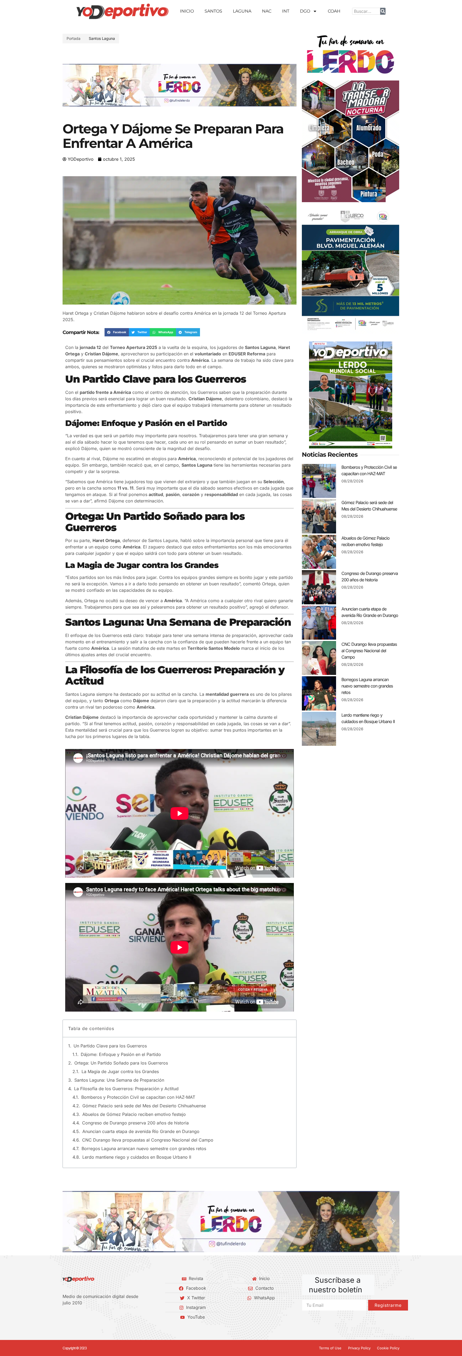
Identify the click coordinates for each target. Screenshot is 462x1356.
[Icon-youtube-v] (92, 1317)
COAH (334, 11)
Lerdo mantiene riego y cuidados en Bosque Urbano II (136, 1157)
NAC (266, 11)
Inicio (187, 11)
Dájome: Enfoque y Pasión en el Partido (121, 1054)
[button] (68, 85)
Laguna (242, 11)
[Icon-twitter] (73, 1317)
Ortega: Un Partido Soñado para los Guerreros (121, 1063)
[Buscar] (383, 11)
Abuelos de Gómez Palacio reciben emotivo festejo (134, 1114)
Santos (213, 11)
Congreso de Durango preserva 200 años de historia (135, 1122)
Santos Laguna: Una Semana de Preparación (119, 1080)
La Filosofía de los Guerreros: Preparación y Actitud (126, 1088)
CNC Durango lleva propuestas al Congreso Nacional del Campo (147, 1140)
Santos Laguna (102, 38)
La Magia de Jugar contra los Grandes (120, 1071)
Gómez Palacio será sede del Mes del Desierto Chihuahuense (144, 1105)
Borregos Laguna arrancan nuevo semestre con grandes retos (144, 1148)
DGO (305, 11)
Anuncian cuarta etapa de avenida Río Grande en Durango (140, 1131)
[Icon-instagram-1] (82, 1317)
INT (285, 11)
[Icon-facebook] (64, 1317)
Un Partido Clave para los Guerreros (110, 1045)
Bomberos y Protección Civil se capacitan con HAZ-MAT (138, 1097)
